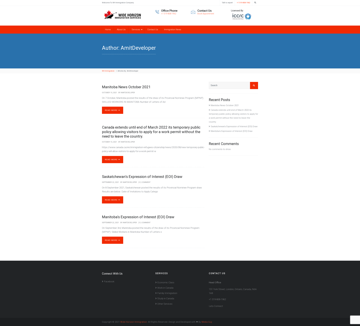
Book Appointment (205, 14)
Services (136, 29)
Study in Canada (165, 298)
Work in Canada (165, 287)
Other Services (164, 303)
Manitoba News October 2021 (126, 87)
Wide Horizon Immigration (133, 322)
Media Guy (207, 322)
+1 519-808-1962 (243, 3)
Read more (111, 110)
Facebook (109, 281)
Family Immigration (167, 293)
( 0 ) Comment (144, 182)
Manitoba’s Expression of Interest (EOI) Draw (138, 217)
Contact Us (152, 29)
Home (108, 29)
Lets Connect (216, 306)
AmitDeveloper (128, 92)
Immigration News (172, 29)
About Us (121, 29)
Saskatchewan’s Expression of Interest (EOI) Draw (142, 177)
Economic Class (165, 282)
